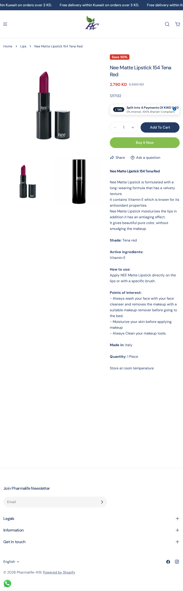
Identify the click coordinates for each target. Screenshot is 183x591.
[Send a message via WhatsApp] (7, 583)
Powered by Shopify (59, 572)
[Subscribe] (102, 502)
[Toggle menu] (5, 24)
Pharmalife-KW (29, 572)
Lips (23, 46)
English (9, 561)
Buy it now (145, 142)
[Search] (167, 24)
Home (7, 46)
